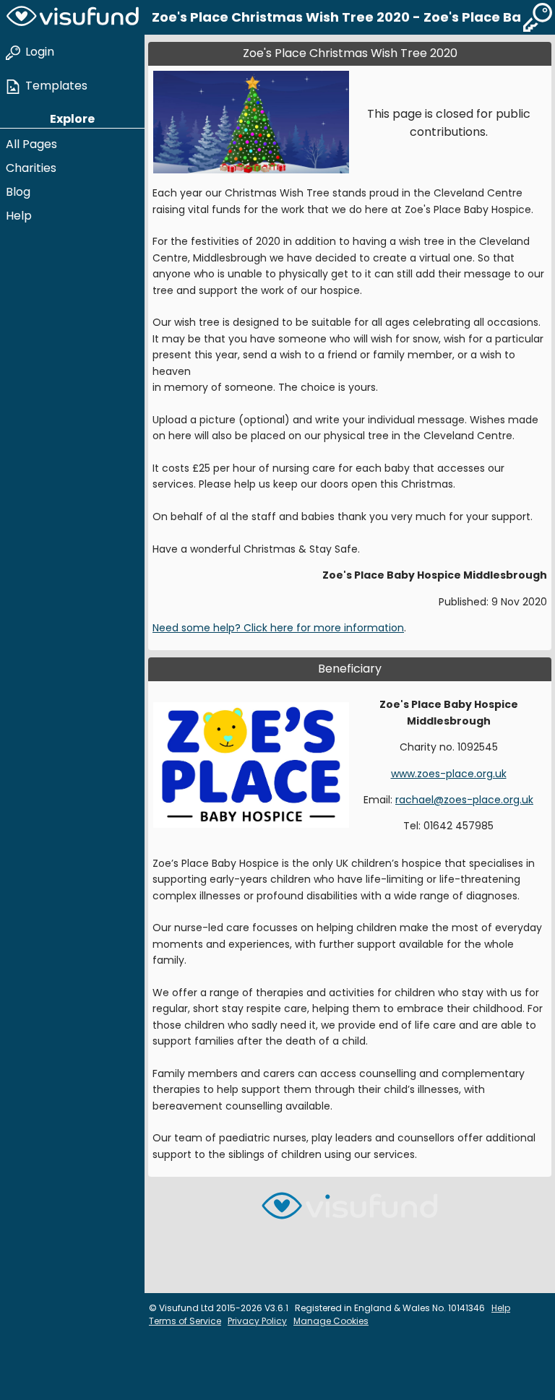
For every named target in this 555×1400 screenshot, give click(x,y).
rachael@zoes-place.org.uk (464, 799)
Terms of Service (185, 1321)
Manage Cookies (331, 1321)
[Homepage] (72, 17)
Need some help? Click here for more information (278, 628)
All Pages (31, 144)
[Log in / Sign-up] (537, 17)
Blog (18, 191)
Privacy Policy (257, 1321)
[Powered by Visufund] (349, 1212)
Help (19, 215)
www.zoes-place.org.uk (449, 773)
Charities (31, 168)
